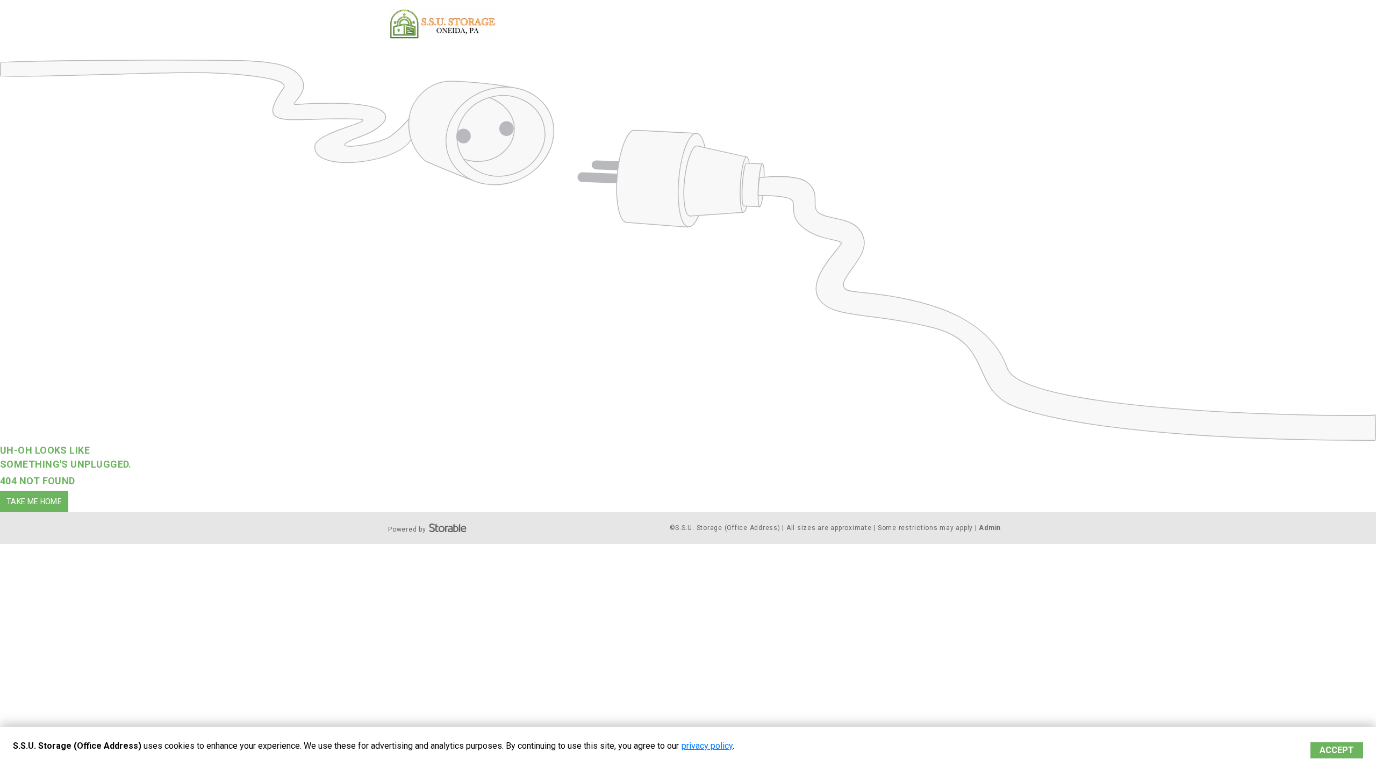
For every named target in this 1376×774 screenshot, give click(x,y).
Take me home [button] (34, 501)
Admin (990, 528)
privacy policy (707, 746)
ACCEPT (1337, 750)
